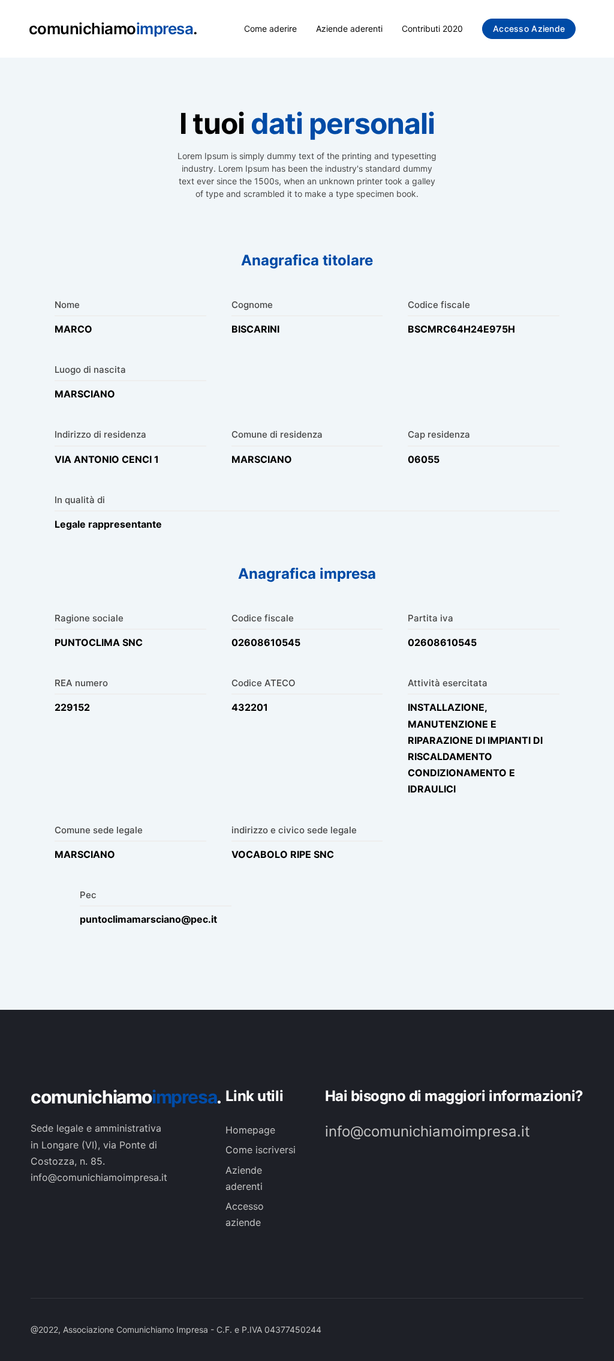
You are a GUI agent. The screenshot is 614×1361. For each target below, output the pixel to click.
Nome (67, 304)
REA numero (81, 683)
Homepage (250, 1130)
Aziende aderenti (349, 28)
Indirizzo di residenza (100, 434)
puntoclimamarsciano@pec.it (148, 919)
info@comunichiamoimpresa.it (427, 1131)
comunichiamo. (116, 1097)
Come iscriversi (260, 1150)
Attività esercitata (447, 683)
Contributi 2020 (432, 28)
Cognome (252, 304)
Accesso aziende (529, 28)
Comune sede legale (99, 830)
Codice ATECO (263, 683)
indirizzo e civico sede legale (294, 830)
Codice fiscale (439, 304)
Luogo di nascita (90, 369)
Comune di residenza (277, 434)
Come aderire (270, 28)
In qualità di (80, 499)
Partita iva (430, 618)
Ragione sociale (89, 618)
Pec (88, 895)
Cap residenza (439, 434)
